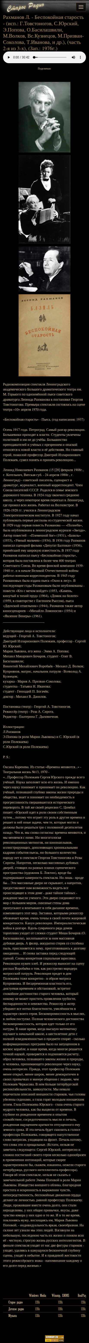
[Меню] (81, 7)
